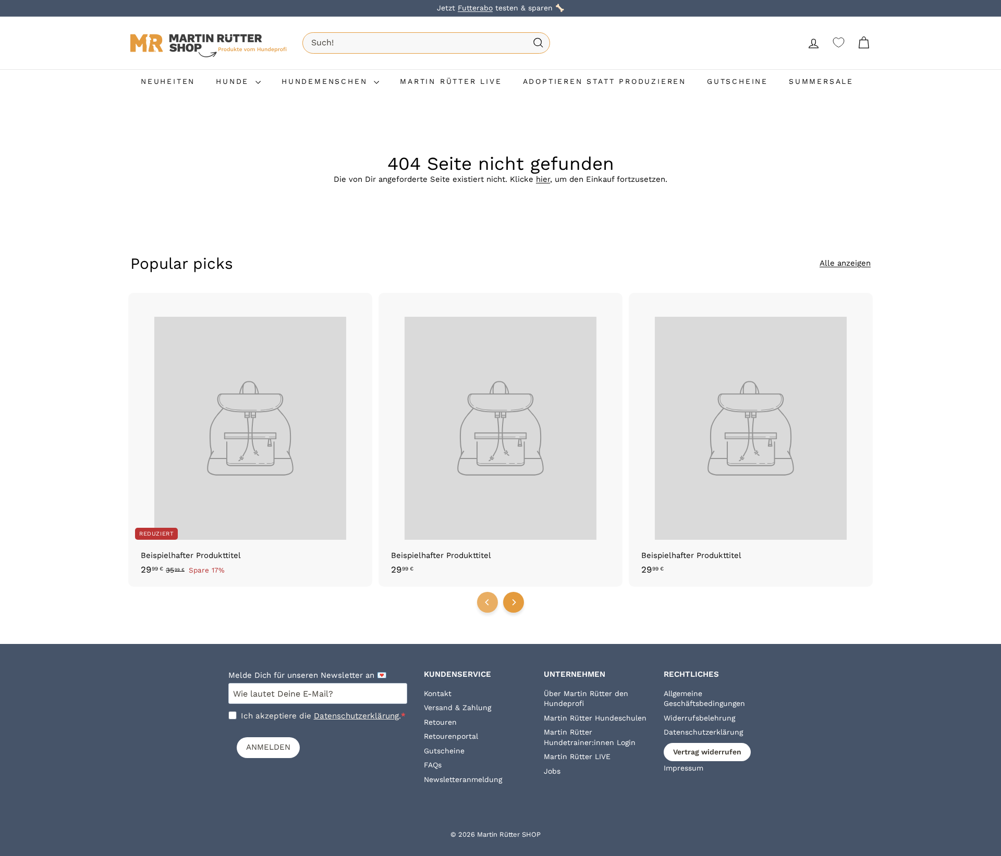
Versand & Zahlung (457, 707)
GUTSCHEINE (737, 81)
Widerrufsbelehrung (699, 718)
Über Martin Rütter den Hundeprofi (586, 698)
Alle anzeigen (845, 263)
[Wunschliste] (838, 42)
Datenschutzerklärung (356, 716)
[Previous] (487, 602)
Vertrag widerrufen (707, 752)
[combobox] (426, 42)
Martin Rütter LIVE (577, 756)
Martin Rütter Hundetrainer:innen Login (590, 737)
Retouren (440, 722)
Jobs (552, 771)
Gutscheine (444, 751)
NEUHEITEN (168, 81)
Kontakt (437, 693)
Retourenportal (451, 736)
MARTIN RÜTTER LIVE (451, 81)
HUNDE (234, 81)
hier (543, 179)
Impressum (683, 768)
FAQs (433, 765)
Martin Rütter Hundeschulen (595, 718)
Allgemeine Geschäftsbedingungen (704, 698)
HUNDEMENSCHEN (326, 81)
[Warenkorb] (863, 43)
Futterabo (475, 8)
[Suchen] (538, 42)
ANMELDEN (268, 747)
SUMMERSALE (821, 81)
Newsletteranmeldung (463, 779)
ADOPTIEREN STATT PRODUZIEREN (604, 81)
